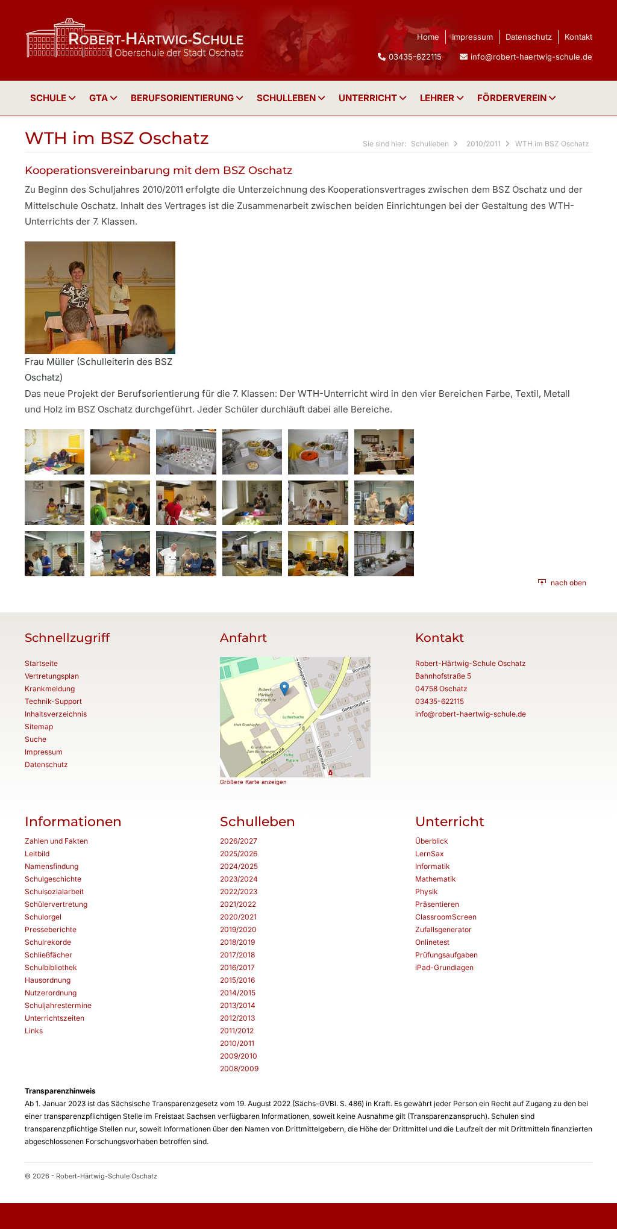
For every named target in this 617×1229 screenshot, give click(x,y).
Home (428, 37)
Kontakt (578, 37)
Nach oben (568, 582)
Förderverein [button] (513, 98)
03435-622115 (439, 701)
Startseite (41, 663)
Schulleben (287, 98)
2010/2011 (483, 143)
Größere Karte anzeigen (253, 782)
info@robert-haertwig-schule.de (531, 56)
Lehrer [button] (438, 98)
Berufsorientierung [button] (183, 98)
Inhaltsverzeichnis (56, 713)
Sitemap (39, 726)
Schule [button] (49, 98)
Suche (35, 739)
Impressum (472, 37)
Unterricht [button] (369, 98)
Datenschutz (529, 37)
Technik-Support (53, 701)
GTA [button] (99, 98)
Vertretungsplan (52, 675)
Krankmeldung (50, 688)
